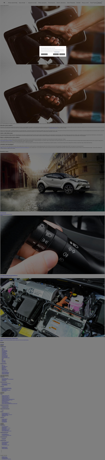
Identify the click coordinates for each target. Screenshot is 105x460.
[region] (52, 51)
